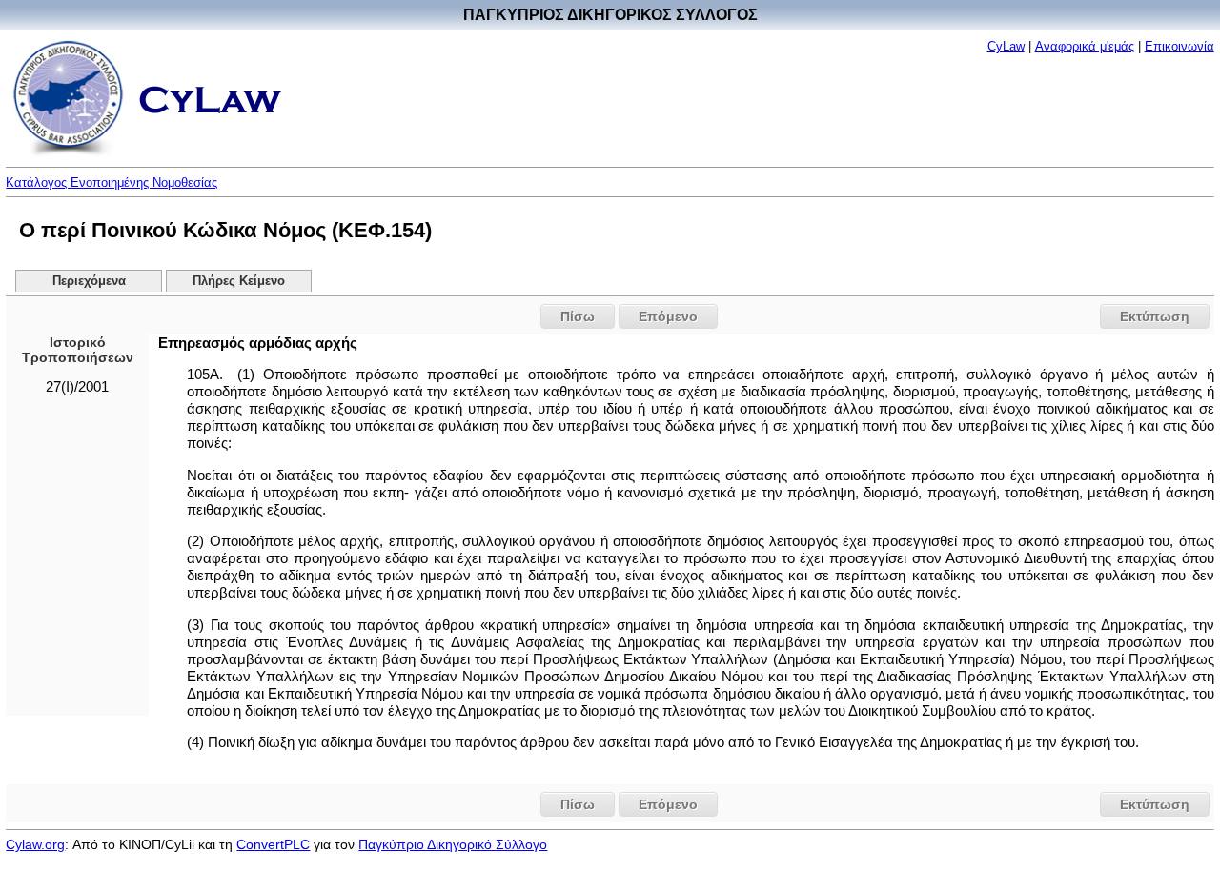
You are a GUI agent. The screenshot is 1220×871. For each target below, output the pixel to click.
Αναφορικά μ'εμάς (1084, 46)
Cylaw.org (35, 844)
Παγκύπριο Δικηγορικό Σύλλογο (452, 844)
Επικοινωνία (1179, 46)
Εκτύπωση (1155, 316)
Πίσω (577, 316)
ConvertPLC (273, 844)
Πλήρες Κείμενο (239, 281)
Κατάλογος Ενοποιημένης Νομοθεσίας (111, 182)
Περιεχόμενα (89, 281)
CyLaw (1006, 46)
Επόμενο (668, 316)
